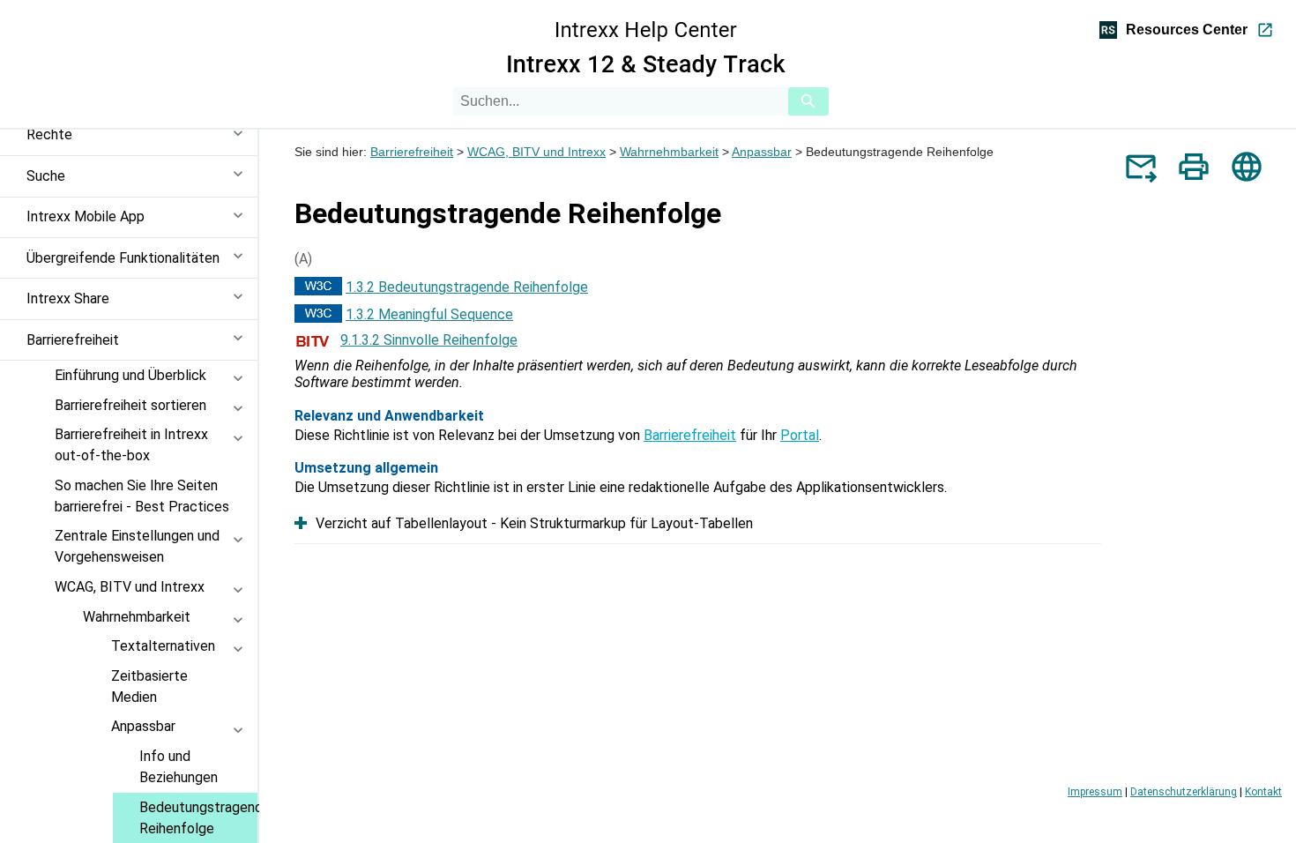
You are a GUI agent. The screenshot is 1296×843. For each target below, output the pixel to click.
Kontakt (1263, 792)
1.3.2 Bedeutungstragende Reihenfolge (467, 287)
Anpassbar (143, 726)
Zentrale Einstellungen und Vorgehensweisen (137, 546)
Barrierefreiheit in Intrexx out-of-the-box (131, 445)
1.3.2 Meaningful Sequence (429, 314)
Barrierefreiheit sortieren (130, 405)
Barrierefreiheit (72, 340)
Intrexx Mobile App (85, 216)
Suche (45, 176)
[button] (243, 144)
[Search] (808, 101)
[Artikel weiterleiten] (1141, 167)
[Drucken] (1194, 167)
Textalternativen (163, 646)
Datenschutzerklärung (1183, 792)
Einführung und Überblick (130, 375)
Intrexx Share (67, 298)
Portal (799, 435)
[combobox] (620, 101)
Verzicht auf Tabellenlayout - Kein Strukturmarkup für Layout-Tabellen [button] (534, 523)
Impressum (1095, 792)
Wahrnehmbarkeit (136, 616)
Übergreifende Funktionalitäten (123, 258)
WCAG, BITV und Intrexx (130, 586)
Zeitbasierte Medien (149, 686)
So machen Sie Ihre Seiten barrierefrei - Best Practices (142, 496)
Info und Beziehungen (178, 767)
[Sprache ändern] (1247, 167)
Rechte (49, 134)
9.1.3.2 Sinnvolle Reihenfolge (429, 340)
